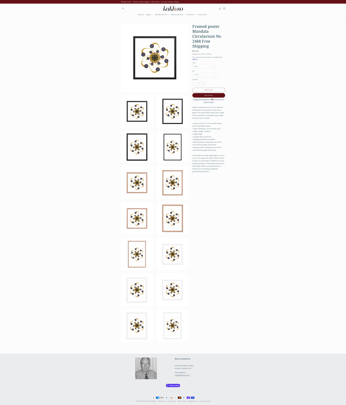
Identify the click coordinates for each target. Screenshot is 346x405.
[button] (123, 8)
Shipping (195, 54)
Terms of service (182, 401)
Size (193, 71)
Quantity (195, 79)
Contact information (204, 401)
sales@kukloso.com (182, 375)
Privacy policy (172, 401)
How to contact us (182, 358)
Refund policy (162, 401)
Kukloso (142, 401)
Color (194, 63)
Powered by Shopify (150, 401)
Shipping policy (192, 401)
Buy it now (209, 95)
